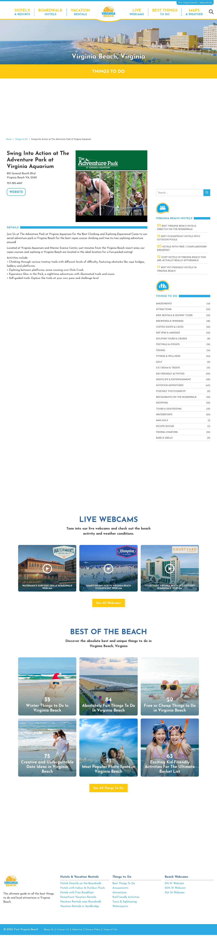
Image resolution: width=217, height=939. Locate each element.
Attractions (163, 309)
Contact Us (63, 929)
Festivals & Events (168, 344)
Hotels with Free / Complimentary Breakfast (182, 248)
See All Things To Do (108, 788)
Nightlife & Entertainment (173, 379)
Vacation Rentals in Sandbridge (79, 906)
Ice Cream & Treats (168, 368)
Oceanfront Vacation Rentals (78, 897)
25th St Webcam (175, 888)
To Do (164, 12)
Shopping (162, 403)
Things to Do (121, 877)
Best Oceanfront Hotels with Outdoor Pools (178, 238)
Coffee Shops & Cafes (169, 327)
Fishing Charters (167, 432)
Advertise (77, 929)
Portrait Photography (171, 391)
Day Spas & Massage (168, 333)
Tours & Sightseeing (169, 409)
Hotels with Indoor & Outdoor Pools (82, 888)
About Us (49, 929)
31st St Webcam (174, 892)
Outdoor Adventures (169, 385)
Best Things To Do (123, 883)
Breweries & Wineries (169, 321)
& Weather (194, 12)
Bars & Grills (164, 438)
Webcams (137, 12)
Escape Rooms (165, 426)
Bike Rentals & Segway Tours (174, 315)
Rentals (80, 12)
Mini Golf (162, 420)
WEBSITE (16, 192)
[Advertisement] (108, 108)
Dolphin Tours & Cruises (171, 339)
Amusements (164, 304)
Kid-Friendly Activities (170, 374)
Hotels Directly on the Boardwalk (80, 883)
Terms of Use (110, 929)
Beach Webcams (176, 877)
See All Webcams (108, 603)
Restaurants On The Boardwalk (176, 397)
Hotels (50, 12)
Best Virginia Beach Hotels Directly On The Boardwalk (176, 227)
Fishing (160, 350)
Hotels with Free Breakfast (77, 892)
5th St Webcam (174, 883)
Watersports (164, 415)
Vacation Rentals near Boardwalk (80, 901)
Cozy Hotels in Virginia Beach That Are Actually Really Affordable (181, 259)
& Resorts (22, 12)
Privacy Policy (92, 929)
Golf (159, 362)
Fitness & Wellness (168, 356)
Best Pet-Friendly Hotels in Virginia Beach (176, 269)
